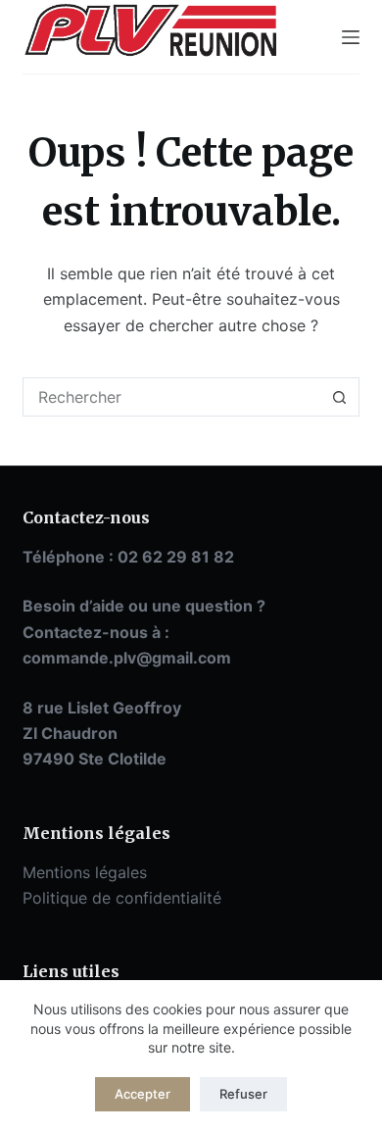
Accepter (142, 1094)
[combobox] (172, 397)
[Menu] (350, 37)
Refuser (243, 1094)
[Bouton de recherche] (339, 397)
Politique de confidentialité (122, 898)
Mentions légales (85, 872)
